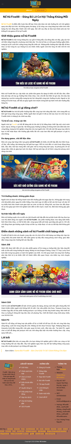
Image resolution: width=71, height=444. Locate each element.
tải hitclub (42, 431)
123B (41, 429)
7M (37, 429)
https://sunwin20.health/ (57, 431)
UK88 (60, 429)
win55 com (39, 434)
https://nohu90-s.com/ (20, 434)
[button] (2, 4)
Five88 (14, 124)
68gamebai (4, 434)
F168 (22, 429)
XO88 (2, 431)
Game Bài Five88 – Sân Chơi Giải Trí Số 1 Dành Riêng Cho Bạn (40, 351)
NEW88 (10, 429)
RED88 (47, 429)
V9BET (65, 429)
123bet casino (31, 431)
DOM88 (8, 431)
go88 (32, 434)
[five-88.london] (35, 4)
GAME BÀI (20, 431)
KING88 (17, 429)
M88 (14, 431)
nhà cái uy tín (50, 434)
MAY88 (53, 429)
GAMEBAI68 (30, 429)
